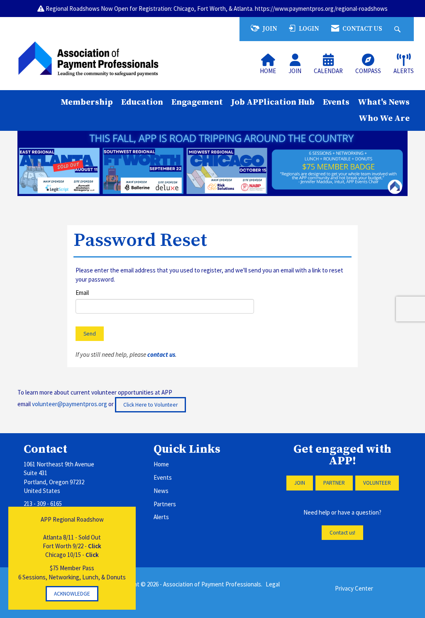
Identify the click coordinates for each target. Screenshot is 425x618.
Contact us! (342, 532)
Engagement (197, 102)
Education (142, 102)
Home (161, 464)
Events (336, 102)
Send (89, 333)
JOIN (299, 482)
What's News (384, 102)
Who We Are (384, 118)
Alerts (161, 517)
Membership (87, 102)
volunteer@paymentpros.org (69, 404)
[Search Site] (398, 29)
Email (82, 293)
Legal (273, 584)
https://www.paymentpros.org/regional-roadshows (321, 8)
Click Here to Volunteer (150, 404)
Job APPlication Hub (273, 102)
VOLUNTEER (377, 482)
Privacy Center (354, 588)
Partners (165, 504)
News (161, 491)
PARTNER (334, 482)
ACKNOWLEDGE (72, 593)
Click (94, 546)
